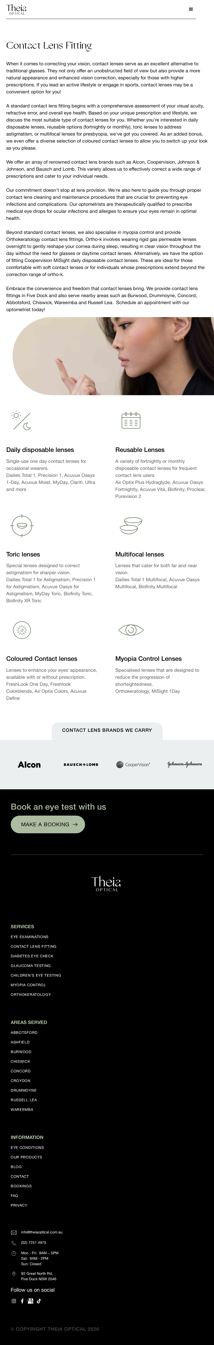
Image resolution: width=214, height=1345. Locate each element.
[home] (17, 9)
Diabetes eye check (32, 956)
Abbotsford (24, 1032)
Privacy (19, 1205)
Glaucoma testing (31, 966)
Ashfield (20, 1042)
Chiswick (20, 1061)
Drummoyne (24, 1090)
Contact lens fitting (34, 946)
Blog (16, 1167)
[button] (191, 9)
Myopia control (28, 985)
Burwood (21, 1052)
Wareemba (22, 1109)
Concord (21, 1071)
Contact (20, 1176)
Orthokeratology (31, 994)
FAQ (14, 1196)
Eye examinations (30, 937)
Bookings (21, 1186)
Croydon (21, 1081)
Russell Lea (24, 1100)
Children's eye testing (36, 975)
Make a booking (45, 824)
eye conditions (27, 1147)
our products (26, 1157)
